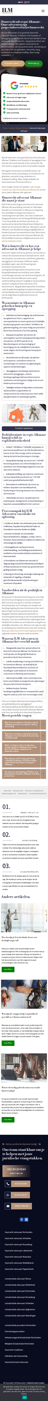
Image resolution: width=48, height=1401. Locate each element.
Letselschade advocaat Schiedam (19, 1304)
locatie (12, 128)
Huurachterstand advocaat (16, 1363)
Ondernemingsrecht (9, 794)
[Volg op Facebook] (22, 1219)
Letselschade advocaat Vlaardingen (20, 1316)
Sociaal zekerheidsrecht (37, 794)
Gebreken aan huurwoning (16, 1356)
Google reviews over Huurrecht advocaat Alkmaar (21, 188)
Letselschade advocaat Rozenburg (20, 1298)
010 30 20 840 (16, 1169)
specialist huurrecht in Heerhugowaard (22, 631)
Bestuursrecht (18, 791)
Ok (25, 1397)
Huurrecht (7, 791)
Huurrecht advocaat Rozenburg (18, 1245)
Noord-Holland (22, 128)
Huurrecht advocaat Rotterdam (18, 1233)
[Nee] (45, 1392)
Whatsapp (32, 63)
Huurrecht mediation (14, 1350)
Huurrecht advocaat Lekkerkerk (18, 1251)
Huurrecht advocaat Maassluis (18, 1257)
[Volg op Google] (26, 1219)
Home (5, 128)
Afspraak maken (11, 63)
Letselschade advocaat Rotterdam (20, 1291)
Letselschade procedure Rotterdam (20, 1326)
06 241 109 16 (20, 1195)
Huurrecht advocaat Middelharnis (19, 1263)
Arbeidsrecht (22, 794)
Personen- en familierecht (34, 791)
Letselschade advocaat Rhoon (18, 1279)
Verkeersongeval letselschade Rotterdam (23, 1338)
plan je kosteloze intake (12, 241)
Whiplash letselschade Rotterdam (19, 1344)
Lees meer (8, 969)
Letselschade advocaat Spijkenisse (20, 1310)
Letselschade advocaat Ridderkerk (20, 1285)
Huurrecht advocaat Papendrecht (19, 1269)
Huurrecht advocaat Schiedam (18, 1239)
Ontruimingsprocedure (14, 1332)
